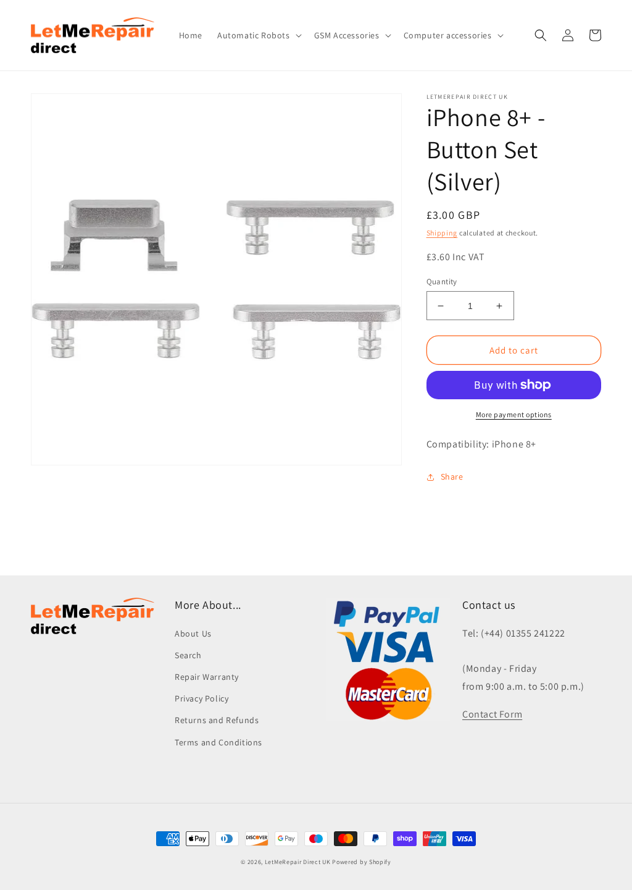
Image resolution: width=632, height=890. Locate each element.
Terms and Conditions (218, 742)
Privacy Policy (201, 698)
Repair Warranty (207, 676)
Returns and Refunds (217, 720)
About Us (193, 633)
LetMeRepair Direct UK (298, 862)
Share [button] (452, 476)
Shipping (442, 232)
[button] (258, 35)
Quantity (441, 281)
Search (188, 655)
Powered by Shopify (361, 862)
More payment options (514, 414)
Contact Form (492, 714)
